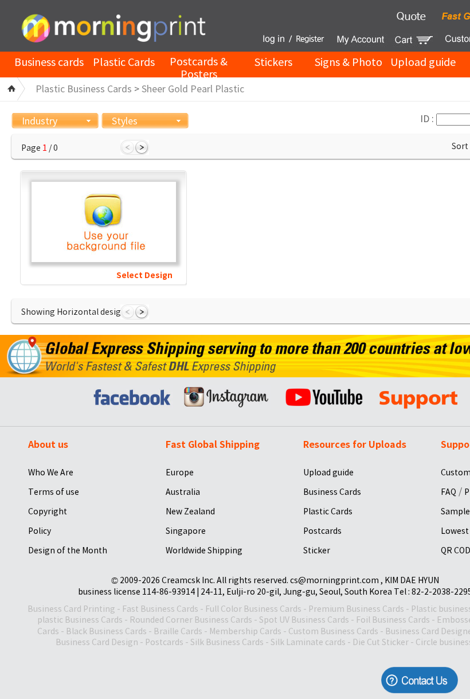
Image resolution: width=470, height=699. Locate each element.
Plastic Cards (124, 62)
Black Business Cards (106, 631)
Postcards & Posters (199, 68)
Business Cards (332, 492)
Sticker (316, 550)
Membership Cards (245, 631)
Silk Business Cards (227, 642)
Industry (39, 121)
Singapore (186, 531)
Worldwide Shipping (204, 550)
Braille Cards (178, 631)
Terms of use (53, 492)
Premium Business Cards (356, 609)
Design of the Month (67, 550)
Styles (125, 121)
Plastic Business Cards (84, 89)
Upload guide (423, 62)
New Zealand (190, 511)
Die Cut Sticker (380, 642)
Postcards (322, 531)
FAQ (448, 492)
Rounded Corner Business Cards (191, 620)
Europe (180, 472)
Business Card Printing (71, 609)
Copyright (47, 511)
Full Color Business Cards (253, 609)
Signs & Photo (348, 62)
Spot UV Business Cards (304, 620)
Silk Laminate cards (308, 642)
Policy (39, 531)
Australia (183, 492)
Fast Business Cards (160, 609)
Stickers (273, 62)
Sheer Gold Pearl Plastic (193, 89)
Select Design (144, 275)
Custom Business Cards (333, 631)
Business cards (49, 62)
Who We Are (50, 472)
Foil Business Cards (393, 620)
